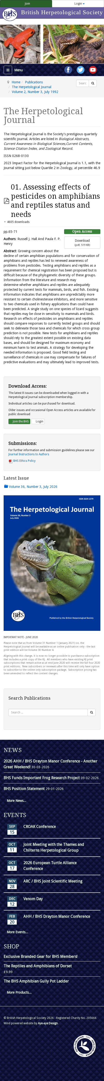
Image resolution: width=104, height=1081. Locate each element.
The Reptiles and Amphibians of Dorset (38, 966)
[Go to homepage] (10, 12)
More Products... (19, 992)
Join (27, 3)
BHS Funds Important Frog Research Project (42, 777)
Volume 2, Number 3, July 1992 (35, 92)
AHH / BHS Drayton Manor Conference (56, 916)
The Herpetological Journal (31, 87)
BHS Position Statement (25, 788)
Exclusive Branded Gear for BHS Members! (40, 956)
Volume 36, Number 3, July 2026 (32, 487)
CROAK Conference (39, 826)
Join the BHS (20, 421)
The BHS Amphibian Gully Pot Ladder (36, 981)
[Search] (93, 83)
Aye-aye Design (48, 1023)
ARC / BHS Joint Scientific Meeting (52, 881)
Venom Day (33, 898)
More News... (16, 801)
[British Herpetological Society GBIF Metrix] (84, 1046)
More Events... (17, 932)
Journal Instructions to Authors (28, 454)
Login (78, 3)
